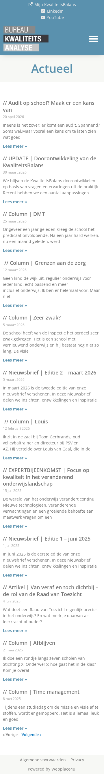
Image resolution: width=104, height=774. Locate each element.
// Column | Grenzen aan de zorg (44, 262)
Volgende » (31, 734)
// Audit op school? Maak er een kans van (48, 106)
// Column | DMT (24, 213)
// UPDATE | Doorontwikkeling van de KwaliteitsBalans (49, 161)
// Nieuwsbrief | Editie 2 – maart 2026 (49, 372)
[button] (93, 38)
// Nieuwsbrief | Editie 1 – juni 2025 (46, 538)
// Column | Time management (41, 691)
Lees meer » (15, 146)
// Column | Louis (25, 421)
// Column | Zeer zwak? (32, 317)
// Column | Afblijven (29, 642)
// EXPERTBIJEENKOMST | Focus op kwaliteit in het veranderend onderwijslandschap (46, 477)
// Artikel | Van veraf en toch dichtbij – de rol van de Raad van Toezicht (50, 590)
